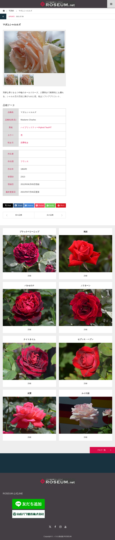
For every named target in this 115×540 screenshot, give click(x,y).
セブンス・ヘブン (85, 339)
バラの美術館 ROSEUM (63, 536)
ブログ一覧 (101, 450)
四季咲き (24, 142)
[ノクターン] (85, 311)
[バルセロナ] (29, 311)
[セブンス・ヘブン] (85, 366)
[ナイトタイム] (29, 365)
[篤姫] (85, 257)
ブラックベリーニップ (29, 231)
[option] (34, 52)
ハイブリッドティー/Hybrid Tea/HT (36, 127)
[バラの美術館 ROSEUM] (57, 4)
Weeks (45, 359)
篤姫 (86, 231)
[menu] (111, 4)
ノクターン (85, 285)
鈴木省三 (46, 413)
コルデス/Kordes (46, 305)
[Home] (4, 10)
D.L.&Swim (100, 358)
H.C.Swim (102, 305)
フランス (24, 161)
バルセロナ (29, 285)
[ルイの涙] (85, 420)
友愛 (29, 393)
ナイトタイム (29, 339)
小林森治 (102, 251)
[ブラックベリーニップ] (29, 259)
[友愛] (29, 419)
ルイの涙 (85, 393)
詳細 (29, 276)
